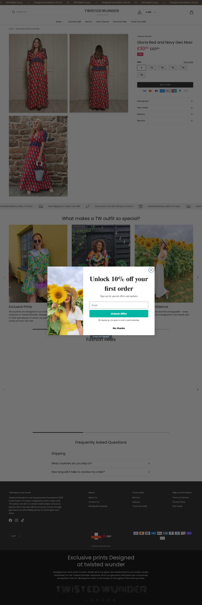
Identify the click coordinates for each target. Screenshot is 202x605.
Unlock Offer (119, 314)
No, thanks (119, 328)
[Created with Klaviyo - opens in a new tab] (101, 336)
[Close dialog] (151, 270)
